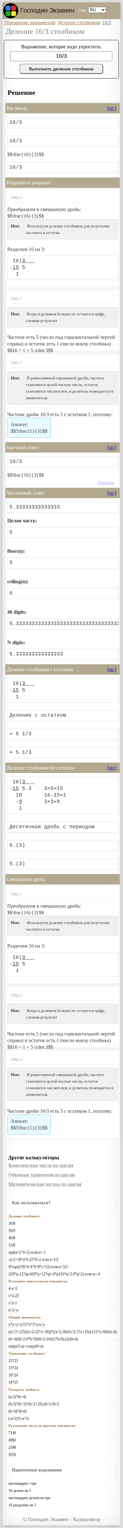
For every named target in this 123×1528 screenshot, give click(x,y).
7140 (12, 1433)
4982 (12, 1440)
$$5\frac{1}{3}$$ (29, 431)
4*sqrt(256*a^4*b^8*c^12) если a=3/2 (38, 1266)
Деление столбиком (78, 22)
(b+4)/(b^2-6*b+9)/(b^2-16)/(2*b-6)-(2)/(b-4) (43, 1339)
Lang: (83, 10)
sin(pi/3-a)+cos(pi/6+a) (26, 1346)
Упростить (106, 483)
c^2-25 (14, 1295)
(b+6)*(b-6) (17, 1411)
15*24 (13, 1368)
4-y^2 (13, 1288)
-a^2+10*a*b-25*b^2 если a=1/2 (33, 1259)
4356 (12, 1454)
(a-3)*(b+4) (17, 1397)
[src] (111, 108)
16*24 (13, 1375)
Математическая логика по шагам (45, 1184)
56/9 (12, 1230)
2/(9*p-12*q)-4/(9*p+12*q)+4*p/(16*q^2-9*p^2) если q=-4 (54, 1274)
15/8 (12, 1245)
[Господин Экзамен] (11, 11)
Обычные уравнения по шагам (42, 1174)
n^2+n (13, 1310)
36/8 (12, 1223)
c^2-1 (13, 1303)
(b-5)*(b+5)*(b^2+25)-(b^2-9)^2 (34, 1404)
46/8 (12, 1238)
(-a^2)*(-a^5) (19, 1418)
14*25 (13, 1382)
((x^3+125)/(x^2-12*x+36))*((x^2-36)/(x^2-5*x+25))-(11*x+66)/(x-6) (63, 1332)
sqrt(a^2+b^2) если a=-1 (27, 1252)
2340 (12, 1447)
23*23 (13, 1360)
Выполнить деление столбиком (61, 68)
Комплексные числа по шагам (41, 1165)
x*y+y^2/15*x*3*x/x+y (27, 1324)
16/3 (106, 22)
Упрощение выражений (29, 22)
